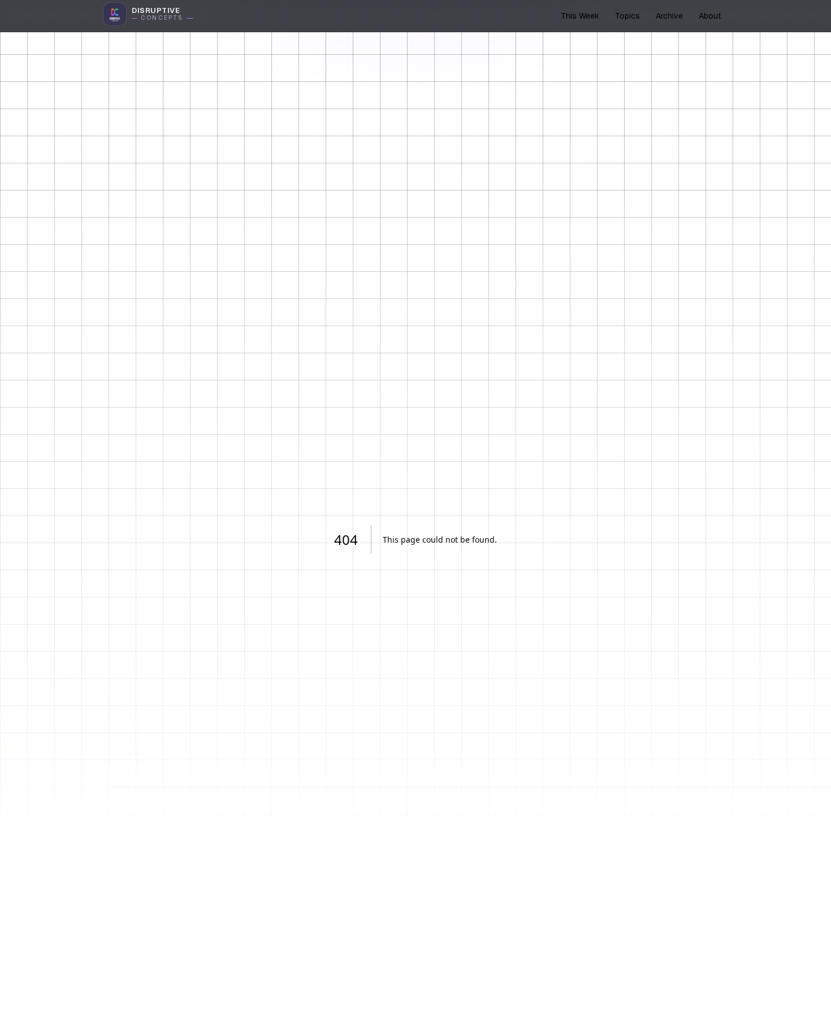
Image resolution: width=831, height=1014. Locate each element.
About (710, 16)
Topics (627, 16)
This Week (580, 16)
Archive (669, 16)
